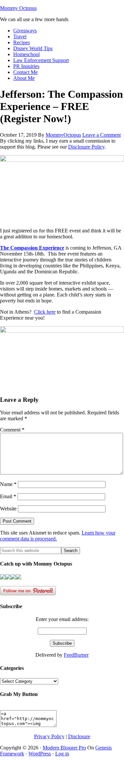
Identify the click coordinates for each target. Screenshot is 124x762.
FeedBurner (76, 655)
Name (8, 484)
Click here (45, 312)
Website (8, 508)
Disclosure (79, 736)
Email (8, 496)
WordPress (39, 753)
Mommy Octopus (18, 8)
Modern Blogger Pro (64, 747)
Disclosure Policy (86, 147)
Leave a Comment (101, 135)
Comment (12, 430)
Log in (62, 753)
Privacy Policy (49, 736)
